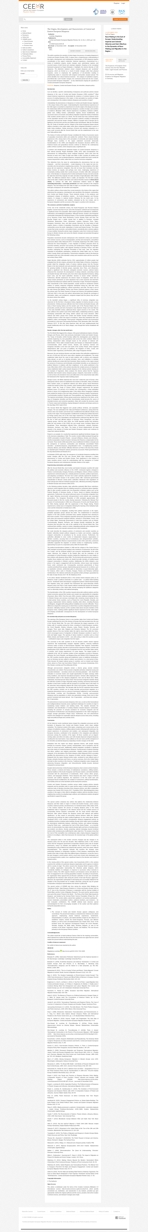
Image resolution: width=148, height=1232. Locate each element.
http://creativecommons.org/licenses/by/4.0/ (75, 1189)
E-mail (23, 73)
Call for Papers (110, 34)
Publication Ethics (27, 54)
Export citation (75, 51)
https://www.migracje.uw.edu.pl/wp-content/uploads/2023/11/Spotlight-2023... (75, 1034)
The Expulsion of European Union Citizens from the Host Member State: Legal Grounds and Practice (116, 67)
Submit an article (120, 19)
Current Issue (28, 43)
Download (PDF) (90, 51)
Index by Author (27, 48)
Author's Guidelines (28, 50)
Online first (25, 37)
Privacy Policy (26, 56)
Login (123, 3)
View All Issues (28, 41)
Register (117, 3)
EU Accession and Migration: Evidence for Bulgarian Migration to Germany (115, 76)
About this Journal (27, 1211)
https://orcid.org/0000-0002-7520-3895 (73, 951)
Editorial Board (26, 33)
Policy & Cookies (104, 1211)
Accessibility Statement (29, 58)
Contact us (117, 1211)
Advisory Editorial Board (87, 1211)
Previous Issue (28, 45)
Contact (24, 60)
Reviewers (25, 35)
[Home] (34, 8)
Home (24, 31)
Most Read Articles (111, 60)
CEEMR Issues (26, 39)
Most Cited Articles (122, 60)
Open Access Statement (29, 52)
